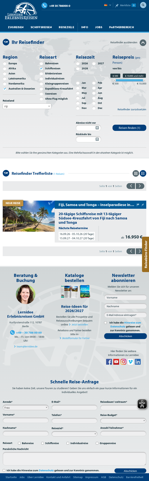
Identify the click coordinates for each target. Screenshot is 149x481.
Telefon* (57, 415)
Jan (84, 82)
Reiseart (7, 443)
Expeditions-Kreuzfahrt (59, 88)
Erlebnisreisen (53, 73)
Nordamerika (16, 83)
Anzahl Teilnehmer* (112, 428)
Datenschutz (46, 470)
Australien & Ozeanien (22, 88)
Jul (83, 98)
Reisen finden (129, 128)
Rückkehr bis (83, 134)
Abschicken (125, 336)
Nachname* (9, 428)
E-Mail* (56, 402)
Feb (100, 82)
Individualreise (79, 443)
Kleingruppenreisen (57, 83)
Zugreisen (16, 27)
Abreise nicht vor (86, 122)
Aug (100, 98)
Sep (84, 103)
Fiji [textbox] (6, 106)
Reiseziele (66, 27)
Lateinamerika (17, 78)
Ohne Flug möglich (56, 98)
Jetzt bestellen (80, 324)
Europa (13, 63)
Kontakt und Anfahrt (58, 477)
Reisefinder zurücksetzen (132, 109)
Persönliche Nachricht (16, 449)
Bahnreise (28, 443)
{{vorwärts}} (140, 186)
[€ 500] (114, 80)
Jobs (98, 27)
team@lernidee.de (27, 346)
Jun (100, 93)
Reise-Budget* (108, 415)
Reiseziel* (57, 428)
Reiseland (8, 100)
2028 (85, 68)
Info (84, 27)
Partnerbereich (121, 27)
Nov (84, 108)
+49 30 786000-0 (59, 6)
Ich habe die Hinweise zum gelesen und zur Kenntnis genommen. (53, 470)
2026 (85, 63)
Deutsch (107, 5)
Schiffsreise (52, 443)
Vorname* (9, 414)
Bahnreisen (51, 63)
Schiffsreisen (41, 27)
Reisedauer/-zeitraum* (113, 402)
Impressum (91, 477)
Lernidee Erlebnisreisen (21, 11)
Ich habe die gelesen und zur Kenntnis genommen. (125, 326)
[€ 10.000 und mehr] (144, 80)
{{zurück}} (130, 186)
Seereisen (51, 93)
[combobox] (27, 106)
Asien (12, 73)
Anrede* (7, 402)
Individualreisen (54, 78)
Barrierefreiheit (134, 477)
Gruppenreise (108, 443)
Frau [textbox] (7, 407)
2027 (101, 63)
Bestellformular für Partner (76, 338)
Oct (100, 103)
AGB (103, 477)
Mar (84, 88)
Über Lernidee (35, 477)
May (84, 93)
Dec (100, 108)
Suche (143, 5)
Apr (100, 88)
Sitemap (78, 477)
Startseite (11, 477)
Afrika (12, 68)
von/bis (117, 68)
